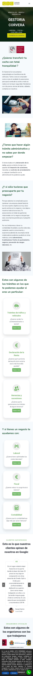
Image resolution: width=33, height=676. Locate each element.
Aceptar (5, 673)
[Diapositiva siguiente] (29, 585)
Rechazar (14, 673)
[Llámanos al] (28, 672)
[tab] (10, 647)
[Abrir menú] (29, 3)
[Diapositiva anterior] (3, 585)
